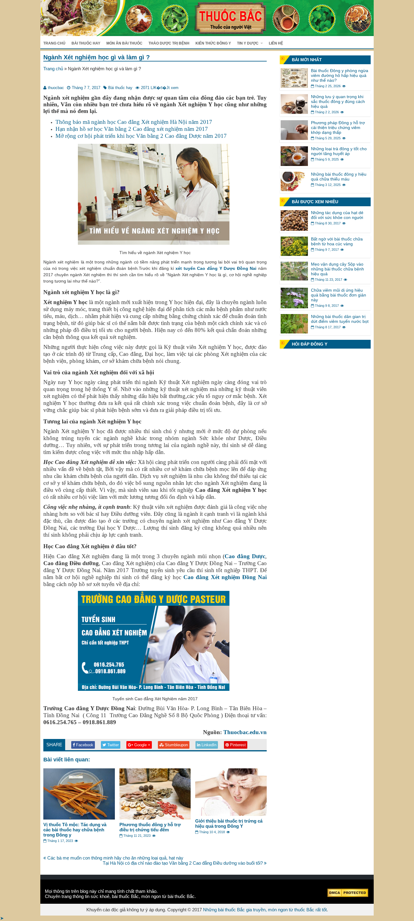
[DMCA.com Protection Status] (347, 895)
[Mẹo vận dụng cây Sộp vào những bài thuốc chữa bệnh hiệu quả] (294, 278)
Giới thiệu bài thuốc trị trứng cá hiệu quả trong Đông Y (228, 823)
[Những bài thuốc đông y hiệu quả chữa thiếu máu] (294, 189)
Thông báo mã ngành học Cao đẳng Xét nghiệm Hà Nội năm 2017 (133, 122)
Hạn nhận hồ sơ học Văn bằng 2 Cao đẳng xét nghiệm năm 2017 (131, 129)
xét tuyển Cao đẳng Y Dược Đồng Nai (215, 268)
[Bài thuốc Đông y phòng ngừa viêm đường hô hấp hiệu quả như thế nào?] (294, 86)
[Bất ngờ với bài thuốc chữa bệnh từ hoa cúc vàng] (294, 254)
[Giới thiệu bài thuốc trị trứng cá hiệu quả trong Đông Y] (231, 814)
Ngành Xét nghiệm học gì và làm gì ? (96, 57)
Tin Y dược (248, 43)
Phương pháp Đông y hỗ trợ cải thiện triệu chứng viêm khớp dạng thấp (338, 127)
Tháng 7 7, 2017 (86, 87)
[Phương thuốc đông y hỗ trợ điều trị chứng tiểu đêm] (155, 817)
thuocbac (56, 87)
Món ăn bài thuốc (124, 43)
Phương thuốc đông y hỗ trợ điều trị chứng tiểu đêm (150, 827)
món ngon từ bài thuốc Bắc (168, 896)
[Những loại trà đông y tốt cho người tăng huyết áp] (294, 164)
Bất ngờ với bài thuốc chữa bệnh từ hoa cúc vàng (337, 241)
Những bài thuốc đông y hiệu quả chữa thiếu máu (338, 176)
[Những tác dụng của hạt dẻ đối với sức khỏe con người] (294, 229)
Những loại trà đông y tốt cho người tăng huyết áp (339, 151)
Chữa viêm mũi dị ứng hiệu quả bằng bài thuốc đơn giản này (338, 295)
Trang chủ (54, 43)
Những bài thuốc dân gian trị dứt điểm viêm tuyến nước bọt (340, 319)
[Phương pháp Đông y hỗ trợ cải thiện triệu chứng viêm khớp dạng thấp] (294, 138)
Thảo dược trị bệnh (169, 43)
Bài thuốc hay (86, 43)
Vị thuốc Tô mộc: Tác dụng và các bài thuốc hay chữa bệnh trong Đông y (74, 829)
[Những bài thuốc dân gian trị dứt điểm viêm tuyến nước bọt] (294, 331)
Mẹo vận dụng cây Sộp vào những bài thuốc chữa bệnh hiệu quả (337, 269)
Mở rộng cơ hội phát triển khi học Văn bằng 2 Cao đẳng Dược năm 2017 (141, 136)
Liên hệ (276, 43)
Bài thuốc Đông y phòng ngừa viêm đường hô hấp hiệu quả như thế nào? (339, 75)
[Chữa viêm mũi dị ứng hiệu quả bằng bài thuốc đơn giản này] (294, 306)
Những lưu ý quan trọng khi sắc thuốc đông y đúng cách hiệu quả (338, 101)
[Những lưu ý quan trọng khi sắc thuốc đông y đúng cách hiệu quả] (294, 112)
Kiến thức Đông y (213, 43)
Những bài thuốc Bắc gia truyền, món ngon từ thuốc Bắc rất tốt (265, 909)
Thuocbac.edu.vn (245, 732)
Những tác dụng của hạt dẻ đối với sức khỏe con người (337, 215)
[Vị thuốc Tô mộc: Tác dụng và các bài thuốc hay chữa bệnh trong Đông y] (79, 817)
